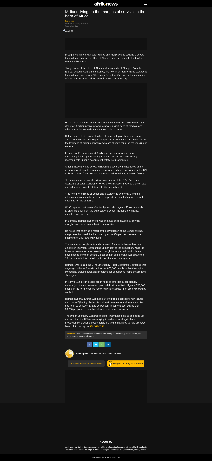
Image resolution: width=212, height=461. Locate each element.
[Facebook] (89, 344)
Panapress (69, 21)
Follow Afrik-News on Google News (86, 363)
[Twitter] (96, 344)
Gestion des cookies (113, 457)
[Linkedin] (108, 344)
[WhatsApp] (102, 344)
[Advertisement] (106, 44)
